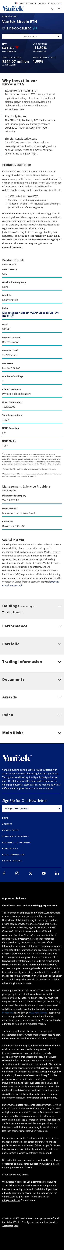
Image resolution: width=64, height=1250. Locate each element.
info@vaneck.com (11, 1200)
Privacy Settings (12, 860)
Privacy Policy (10, 830)
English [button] (55, 3)
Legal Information (13, 854)
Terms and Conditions (15, 836)
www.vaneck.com (38, 1012)
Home (5, 818)
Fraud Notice (10, 848)
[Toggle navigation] (59, 9)
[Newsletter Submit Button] (59, 808)
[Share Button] (52, 9)
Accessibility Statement (16, 842)
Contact (7, 824)
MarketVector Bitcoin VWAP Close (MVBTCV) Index (30, 314)
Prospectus (8, 1012)
